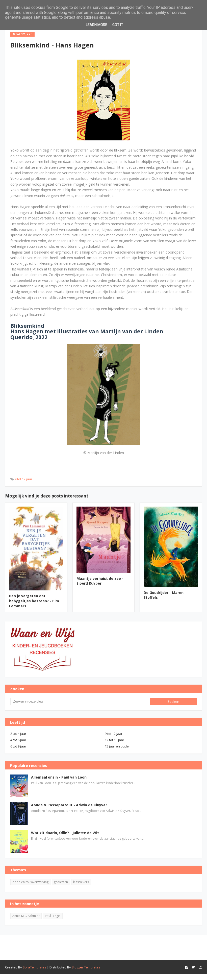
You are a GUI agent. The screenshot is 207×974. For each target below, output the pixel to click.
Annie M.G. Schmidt (26, 916)
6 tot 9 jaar (18, 746)
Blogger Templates (86, 967)
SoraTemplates (34, 967)
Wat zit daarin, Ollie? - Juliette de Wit (65, 832)
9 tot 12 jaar (23, 479)
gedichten (61, 882)
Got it (117, 25)
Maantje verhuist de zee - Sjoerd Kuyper (99, 581)
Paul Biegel (53, 916)
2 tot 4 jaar (18, 733)
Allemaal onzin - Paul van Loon (59, 777)
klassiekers (81, 882)
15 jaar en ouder (117, 746)
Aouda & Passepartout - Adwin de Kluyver (69, 805)
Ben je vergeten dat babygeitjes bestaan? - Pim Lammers (34, 600)
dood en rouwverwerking (30, 882)
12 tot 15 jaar (114, 740)
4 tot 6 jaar (18, 740)
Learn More (96, 25)
